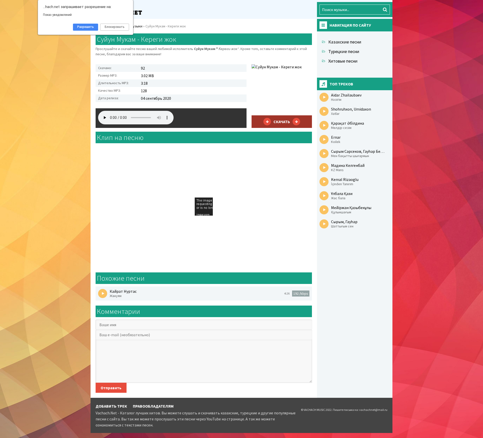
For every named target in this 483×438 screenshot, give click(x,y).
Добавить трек (111, 406)
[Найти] (385, 10)
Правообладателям (153, 406)
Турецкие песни (343, 51)
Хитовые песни (342, 61)
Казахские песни (344, 42)
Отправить (111, 387)
